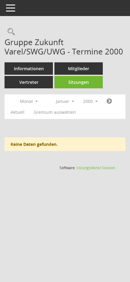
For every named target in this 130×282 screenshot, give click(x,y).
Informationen (29, 68)
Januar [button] (63, 101)
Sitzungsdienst (95, 167)
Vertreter (28, 82)
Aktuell (17, 112)
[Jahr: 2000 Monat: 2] (109, 101)
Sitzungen (78, 82)
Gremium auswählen (55, 112)
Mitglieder (78, 68)
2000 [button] (88, 101)
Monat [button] (27, 101)
